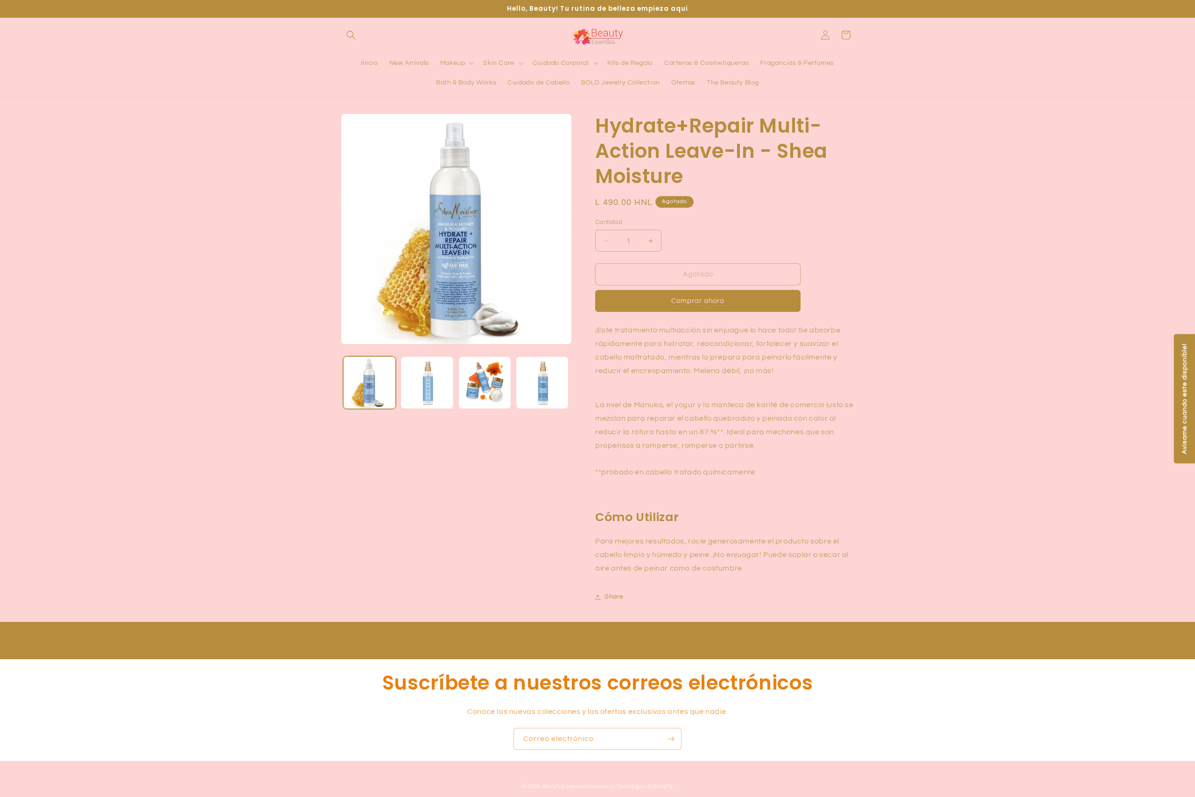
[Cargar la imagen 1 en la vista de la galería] (369, 382)
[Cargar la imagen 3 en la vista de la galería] (484, 382)
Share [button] (614, 596)
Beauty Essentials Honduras (579, 786)
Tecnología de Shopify (645, 786)
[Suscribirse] (671, 739)
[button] (351, 35)
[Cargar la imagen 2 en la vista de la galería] (427, 382)
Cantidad (608, 222)
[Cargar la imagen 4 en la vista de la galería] (542, 382)
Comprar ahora (697, 300)
